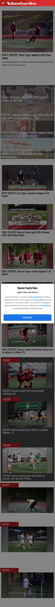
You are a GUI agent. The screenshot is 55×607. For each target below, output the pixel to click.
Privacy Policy (39, 299)
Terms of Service (35, 296)
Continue (27, 317)
